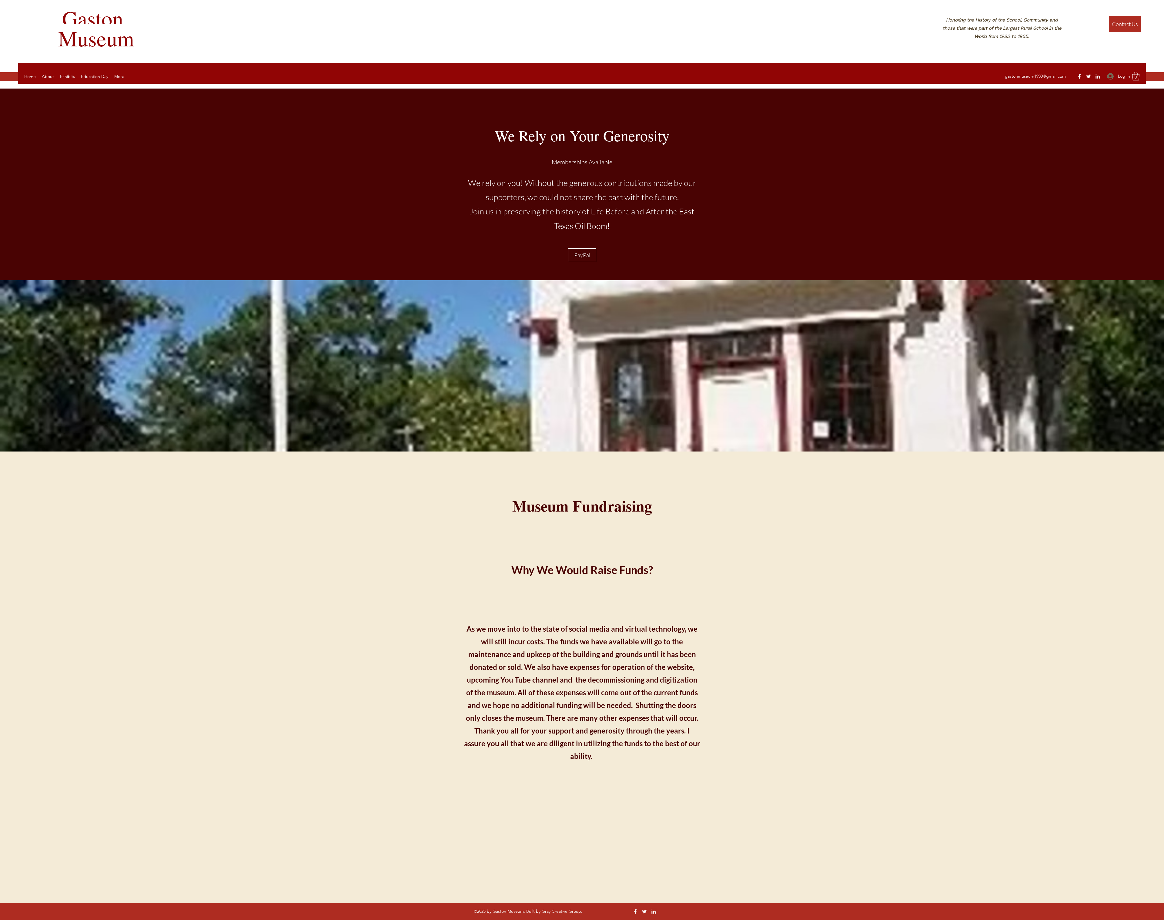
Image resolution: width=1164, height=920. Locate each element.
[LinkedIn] (1098, 76)
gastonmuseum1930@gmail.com (1035, 76)
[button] (1135, 76)
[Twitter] (1088, 76)
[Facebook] (1079, 76)
